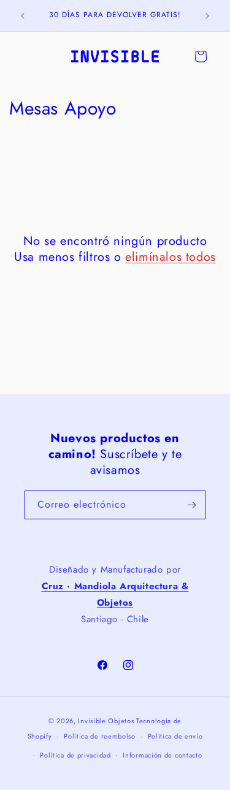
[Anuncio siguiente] (207, 15)
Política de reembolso (100, 736)
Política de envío (175, 736)
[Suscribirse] (191, 505)
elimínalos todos (170, 257)
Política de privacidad (75, 755)
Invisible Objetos (106, 721)
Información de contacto (162, 755)
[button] (200, 56)
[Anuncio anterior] (22, 15)
